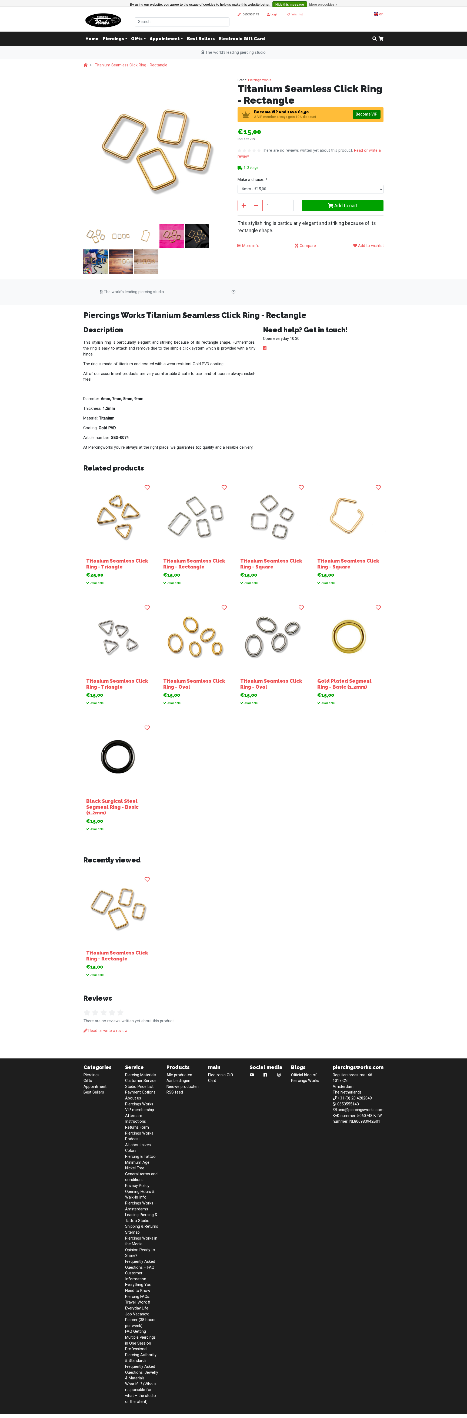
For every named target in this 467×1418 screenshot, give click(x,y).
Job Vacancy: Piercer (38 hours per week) (140, 1320)
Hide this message (289, 4)
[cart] (381, 39)
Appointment (165, 38)
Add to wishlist (370, 245)
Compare (307, 245)
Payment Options (140, 1092)
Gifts (137, 38)
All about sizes (138, 1145)
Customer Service (140, 1080)
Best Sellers (201, 38)
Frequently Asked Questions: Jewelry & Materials (141, 1372)
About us (133, 1098)
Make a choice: (252, 179)
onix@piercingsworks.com (360, 1110)
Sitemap (132, 1232)
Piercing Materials (140, 1075)
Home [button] (92, 38)
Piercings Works (259, 80)
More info (250, 245)
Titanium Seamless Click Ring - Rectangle (131, 65)
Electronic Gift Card (242, 38)
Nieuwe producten (182, 1086)
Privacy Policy (137, 1185)
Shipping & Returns (141, 1226)
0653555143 (251, 14)
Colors (130, 1150)
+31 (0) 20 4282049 (355, 1098)
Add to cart (345, 205)
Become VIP (366, 114)
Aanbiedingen (178, 1080)
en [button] (380, 14)
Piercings (113, 38)
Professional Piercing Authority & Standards (140, 1355)
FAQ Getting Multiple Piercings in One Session (140, 1337)
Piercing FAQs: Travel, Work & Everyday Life (137, 1302)
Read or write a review (107, 1030)
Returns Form (137, 1127)
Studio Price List (139, 1086)
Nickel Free (134, 1168)
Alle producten (179, 1075)
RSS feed (174, 1092)
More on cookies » (323, 4)
